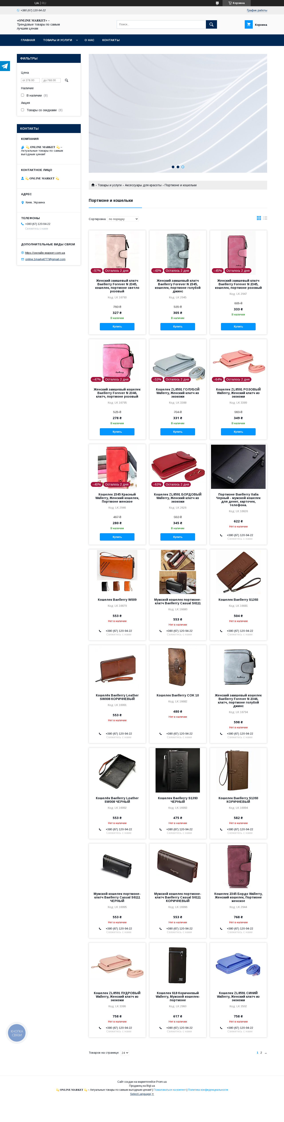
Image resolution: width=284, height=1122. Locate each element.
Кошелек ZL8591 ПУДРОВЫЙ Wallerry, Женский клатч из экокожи (117, 996)
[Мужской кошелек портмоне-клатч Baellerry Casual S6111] (178, 571)
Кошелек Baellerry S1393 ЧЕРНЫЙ (178, 799)
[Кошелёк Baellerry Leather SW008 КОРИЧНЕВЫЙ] (117, 667)
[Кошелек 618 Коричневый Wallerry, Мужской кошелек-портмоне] (178, 965)
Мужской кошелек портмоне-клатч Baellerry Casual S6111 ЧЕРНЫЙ (117, 897)
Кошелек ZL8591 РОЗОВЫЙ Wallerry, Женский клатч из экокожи (238, 393)
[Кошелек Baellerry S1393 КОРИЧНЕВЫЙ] (238, 770)
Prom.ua (161, 1081)
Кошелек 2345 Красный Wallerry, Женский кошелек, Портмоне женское (117, 498)
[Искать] (211, 24)
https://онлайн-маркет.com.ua (45, 252)
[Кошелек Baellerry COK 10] (178, 667)
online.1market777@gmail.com (45, 259)
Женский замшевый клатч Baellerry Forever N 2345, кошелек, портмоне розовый (238, 284)
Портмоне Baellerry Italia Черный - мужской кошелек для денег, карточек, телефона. (238, 500)
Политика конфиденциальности (208, 1089)
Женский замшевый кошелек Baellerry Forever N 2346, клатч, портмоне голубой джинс (238, 701)
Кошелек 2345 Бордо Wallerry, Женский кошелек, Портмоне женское (238, 897)
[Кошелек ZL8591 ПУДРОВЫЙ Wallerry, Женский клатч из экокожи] (117, 965)
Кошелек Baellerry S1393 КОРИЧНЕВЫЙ (238, 799)
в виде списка (265, 219)
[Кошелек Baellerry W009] (117, 571)
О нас (89, 40)
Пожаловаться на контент (170, 1089)
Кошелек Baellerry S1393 (238, 599)
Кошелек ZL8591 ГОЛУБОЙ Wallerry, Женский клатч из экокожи (177, 393)
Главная (28, 40)
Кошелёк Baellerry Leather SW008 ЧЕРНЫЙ (117, 799)
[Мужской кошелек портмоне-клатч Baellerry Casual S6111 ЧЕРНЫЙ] (117, 866)
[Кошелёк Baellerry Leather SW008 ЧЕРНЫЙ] (117, 770)
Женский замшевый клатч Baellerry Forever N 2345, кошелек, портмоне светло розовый (117, 286)
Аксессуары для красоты (143, 185)
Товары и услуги (57, 40)
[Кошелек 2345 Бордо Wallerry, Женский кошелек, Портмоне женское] (238, 866)
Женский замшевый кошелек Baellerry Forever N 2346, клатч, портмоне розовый (117, 393)
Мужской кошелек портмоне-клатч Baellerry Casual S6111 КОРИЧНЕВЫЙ (177, 897)
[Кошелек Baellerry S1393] (238, 571)
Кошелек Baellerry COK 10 (178, 695)
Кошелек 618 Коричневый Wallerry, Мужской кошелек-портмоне (178, 996)
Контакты (111, 40)
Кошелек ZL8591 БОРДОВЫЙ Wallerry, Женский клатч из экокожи (177, 498)
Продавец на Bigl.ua (142, 1085)
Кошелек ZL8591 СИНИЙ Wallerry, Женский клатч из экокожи (238, 996)
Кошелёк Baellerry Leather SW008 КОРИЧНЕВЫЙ (117, 697)
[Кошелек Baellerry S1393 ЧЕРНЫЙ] (178, 770)
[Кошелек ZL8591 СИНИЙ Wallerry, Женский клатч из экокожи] (238, 965)
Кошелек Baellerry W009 (117, 599)
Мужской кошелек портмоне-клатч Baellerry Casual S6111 (177, 601)
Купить (117, 326)
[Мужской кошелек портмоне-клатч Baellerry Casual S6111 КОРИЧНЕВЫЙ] (178, 866)
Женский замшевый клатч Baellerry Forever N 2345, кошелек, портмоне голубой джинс (178, 286)
